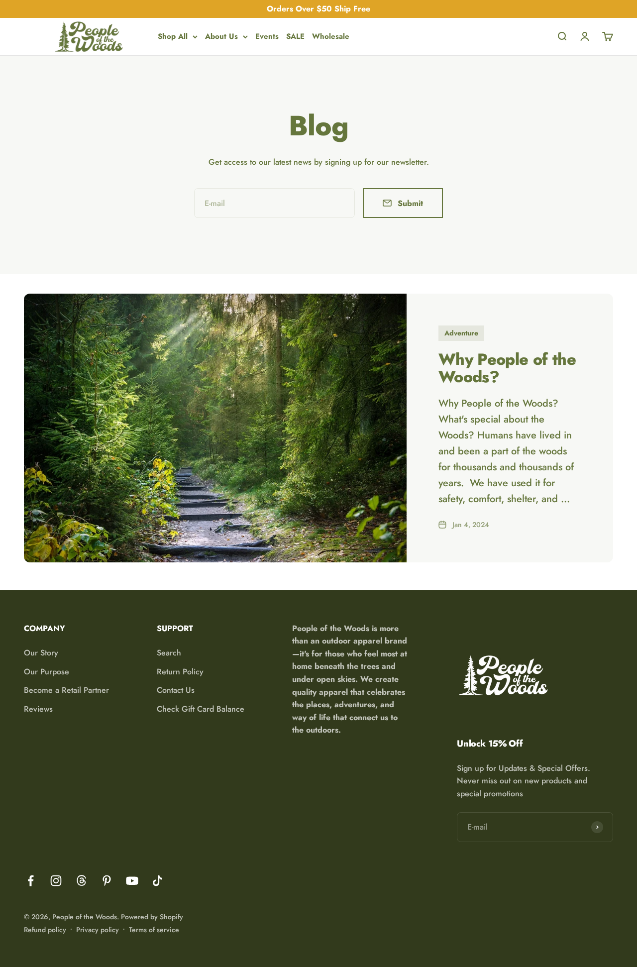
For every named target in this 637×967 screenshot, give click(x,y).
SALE (295, 36)
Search (169, 652)
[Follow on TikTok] (157, 880)
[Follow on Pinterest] (106, 880)
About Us (221, 36)
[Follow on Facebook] (30, 880)
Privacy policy (97, 930)
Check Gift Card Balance (200, 709)
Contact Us (176, 690)
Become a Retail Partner (66, 690)
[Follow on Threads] (81, 880)
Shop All (173, 36)
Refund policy (45, 930)
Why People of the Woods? (507, 368)
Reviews (38, 709)
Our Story (41, 652)
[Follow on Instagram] (56, 880)
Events (267, 36)
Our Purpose (46, 671)
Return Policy (180, 671)
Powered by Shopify (152, 917)
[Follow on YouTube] (132, 880)
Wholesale (330, 36)
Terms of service (154, 930)
